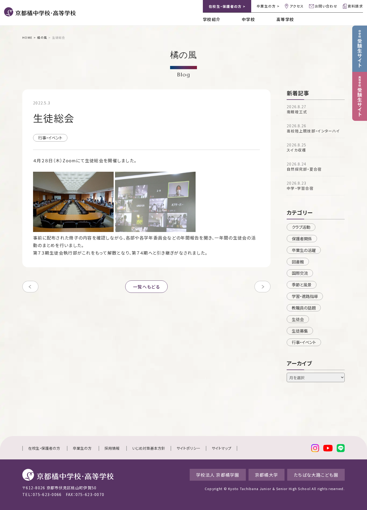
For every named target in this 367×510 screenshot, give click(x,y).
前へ (30, 287)
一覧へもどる (146, 286)
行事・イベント (50, 137)
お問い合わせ (326, 6)
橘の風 (42, 37)
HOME (27, 37)
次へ (262, 287)
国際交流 (300, 273)
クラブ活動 (301, 227)
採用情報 (112, 448)
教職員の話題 (304, 308)
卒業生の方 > (268, 6)
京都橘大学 (266, 475)
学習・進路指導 (305, 296)
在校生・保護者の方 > (227, 6)
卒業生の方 (82, 448)
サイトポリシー (188, 448)
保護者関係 (302, 238)
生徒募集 (300, 331)
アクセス (297, 6)
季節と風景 (301, 284)
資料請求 (355, 6)
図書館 (298, 262)
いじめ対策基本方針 (148, 448)
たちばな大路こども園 (316, 475)
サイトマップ (221, 448)
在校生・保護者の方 (44, 448)
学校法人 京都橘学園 (217, 475)
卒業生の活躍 (304, 250)
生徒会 (298, 319)
